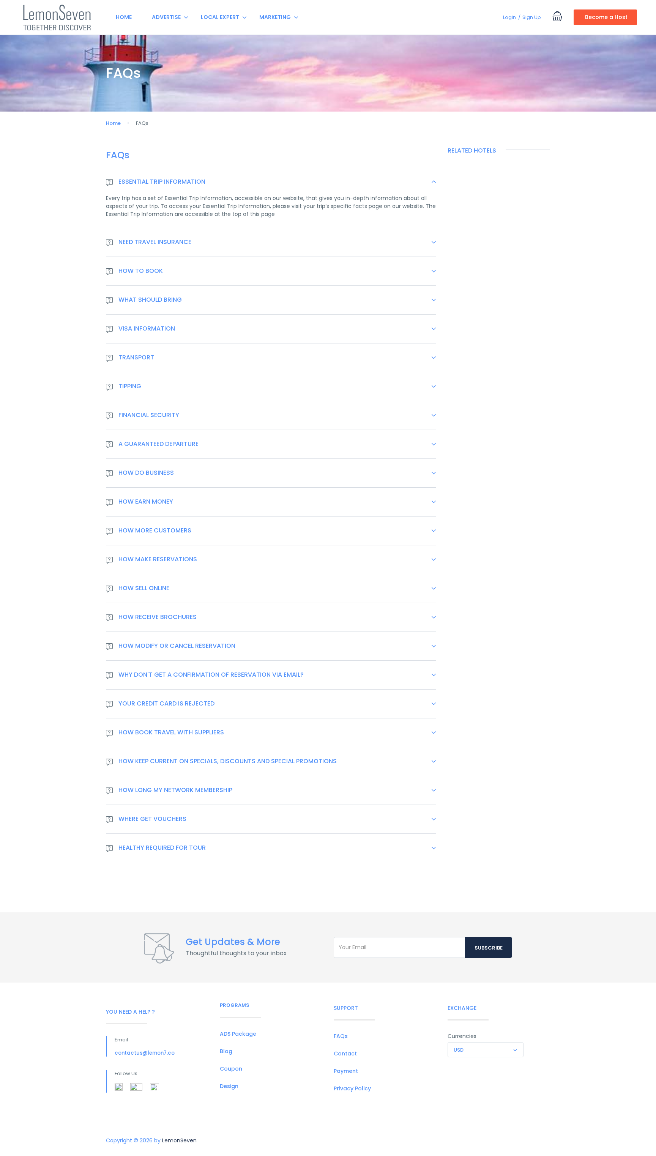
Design (229, 1086)
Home (124, 17)
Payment (346, 1071)
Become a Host (606, 17)
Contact (345, 1053)
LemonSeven (179, 1140)
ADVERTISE (166, 17)
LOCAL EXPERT (220, 17)
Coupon (231, 1069)
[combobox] (486, 1049)
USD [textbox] (459, 1050)
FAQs (341, 1036)
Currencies (462, 1036)
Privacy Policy (352, 1088)
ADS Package (238, 1034)
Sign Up (531, 17)
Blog (226, 1051)
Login (509, 17)
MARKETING (275, 17)
